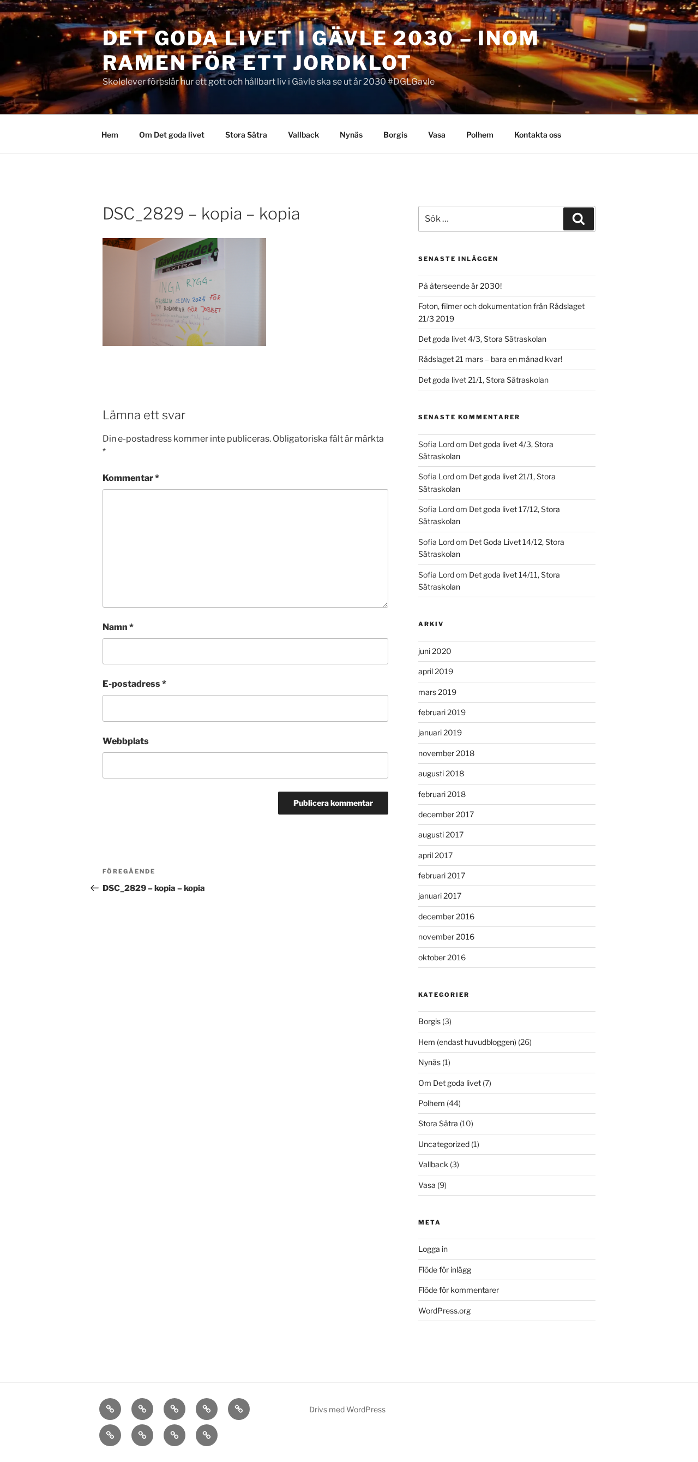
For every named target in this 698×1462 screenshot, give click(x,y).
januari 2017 (439, 895)
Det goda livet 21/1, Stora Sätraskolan (483, 379)
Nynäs (351, 134)
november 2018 (446, 753)
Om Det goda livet (171, 134)
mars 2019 (437, 692)
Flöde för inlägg (444, 1269)
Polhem (480, 134)
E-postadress (134, 684)
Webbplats (126, 741)
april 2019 (435, 671)
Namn (118, 627)
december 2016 (446, 916)
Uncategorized (444, 1144)
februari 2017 (441, 875)
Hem (109, 134)
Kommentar (131, 478)
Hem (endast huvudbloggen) (467, 1042)
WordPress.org (444, 1310)
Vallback (303, 134)
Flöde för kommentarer (458, 1289)
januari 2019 (440, 732)
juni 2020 (435, 651)
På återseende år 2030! (460, 285)
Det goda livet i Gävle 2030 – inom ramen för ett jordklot (321, 50)
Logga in (433, 1248)
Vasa (437, 134)
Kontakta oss (537, 134)
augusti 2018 (441, 773)
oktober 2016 (442, 957)
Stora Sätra (246, 134)
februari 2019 (442, 712)
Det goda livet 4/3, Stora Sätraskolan (482, 338)
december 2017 (446, 814)
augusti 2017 (441, 834)
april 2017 (435, 855)
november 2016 (446, 936)
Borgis (395, 134)
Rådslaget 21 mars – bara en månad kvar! (490, 359)
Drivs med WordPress (347, 1409)
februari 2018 (442, 794)
